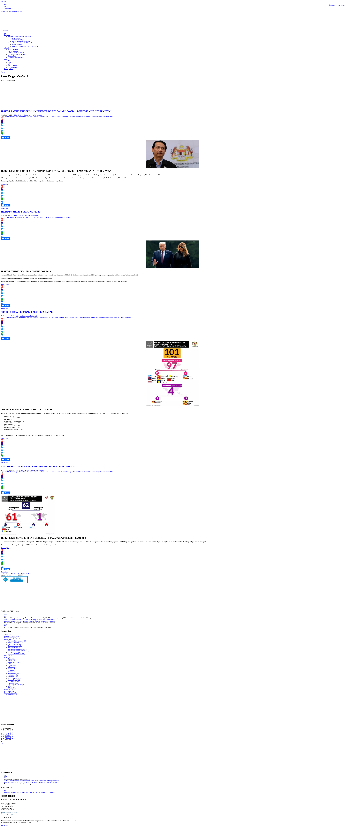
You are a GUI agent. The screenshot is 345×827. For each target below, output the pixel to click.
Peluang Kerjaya (10, 693)
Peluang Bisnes (10, 691)
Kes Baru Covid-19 (44, 116)
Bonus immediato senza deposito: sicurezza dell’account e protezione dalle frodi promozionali (30, 782)
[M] (5, 614)
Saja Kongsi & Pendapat (16, 684)
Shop (5, 4)
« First (10, 573)
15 (10, 736)
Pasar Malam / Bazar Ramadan (18, 650)
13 (7, 736)
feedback (3, 1)
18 (3, 738)
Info (34, 115)
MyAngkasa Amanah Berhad (18, 649)
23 (12, 738)
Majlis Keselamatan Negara (65, 116)
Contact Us (7, 8)
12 (19, 573)
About (6, 6)
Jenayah (12, 668)
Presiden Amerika (60, 217)
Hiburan (11, 667)
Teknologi (12, 688)
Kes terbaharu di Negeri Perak (59, 317)
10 (1, 736)
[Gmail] (172, 119)
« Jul (2, 743)
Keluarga (12, 672)
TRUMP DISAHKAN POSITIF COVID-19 (20, 212)
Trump (68, 217)
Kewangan (13, 676)
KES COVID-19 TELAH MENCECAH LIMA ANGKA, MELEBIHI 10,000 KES (38, 466)
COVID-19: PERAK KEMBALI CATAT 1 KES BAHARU (27, 312)
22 (10, 738)
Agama (11, 659)
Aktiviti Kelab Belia (15, 642)
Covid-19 (20, 115)
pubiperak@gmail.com (15, 11)
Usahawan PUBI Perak (16, 654)
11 (17, 573)
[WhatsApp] (172, 132)
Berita (8, 639)
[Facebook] (172, 135)
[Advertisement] (172, 95)
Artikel (8, 634)
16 (12, 736)
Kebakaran (12, 670)
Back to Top (4, 208)
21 (9, 738)
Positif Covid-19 (49, 217)
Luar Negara (34, 215)
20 (21, 573)
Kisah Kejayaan (14, 680)
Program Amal (14, 652)
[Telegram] (172, 124)
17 (1, 738)
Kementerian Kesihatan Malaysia (28, 116)
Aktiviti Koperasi (15, 644)
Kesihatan (39, 115)
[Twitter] (172, 129)
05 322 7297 (4, 11)
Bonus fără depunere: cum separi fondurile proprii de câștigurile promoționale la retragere (29, 621)
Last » (28, 573)
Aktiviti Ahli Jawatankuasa (17, 641)
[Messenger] (172, 127)
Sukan (11, 686)
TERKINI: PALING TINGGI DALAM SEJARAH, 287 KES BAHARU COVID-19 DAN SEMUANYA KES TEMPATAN (56, 111)
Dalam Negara (28, 115)
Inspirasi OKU (9, 689)
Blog (15, 115)
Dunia (25, 215)
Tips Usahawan (10, 694)
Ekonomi (12, 665)
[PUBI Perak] (3, 72)
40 (24, 573)
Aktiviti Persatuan (15, 646)
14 (9, 736)
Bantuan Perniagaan (12, 638)
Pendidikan (13, 683)
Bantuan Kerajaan (11, 636)
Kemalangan (13, 673)
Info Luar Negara (19, 217)
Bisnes (12, 660)
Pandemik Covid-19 (79, 116)
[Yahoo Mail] (172, 121)
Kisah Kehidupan (14, 678)
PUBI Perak (4, 30)
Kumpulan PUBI (14, 647)
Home (2, 81)
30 (23, 573)
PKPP (111, 116)
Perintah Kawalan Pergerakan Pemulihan (97, 116)
